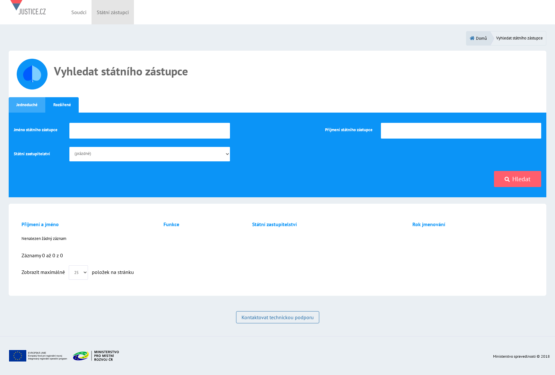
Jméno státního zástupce (35, 129)
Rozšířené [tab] (62, 104)
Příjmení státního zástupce (349, 129)
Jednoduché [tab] (27, 104)
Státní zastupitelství (32, 154)
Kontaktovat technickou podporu (278, 317)
